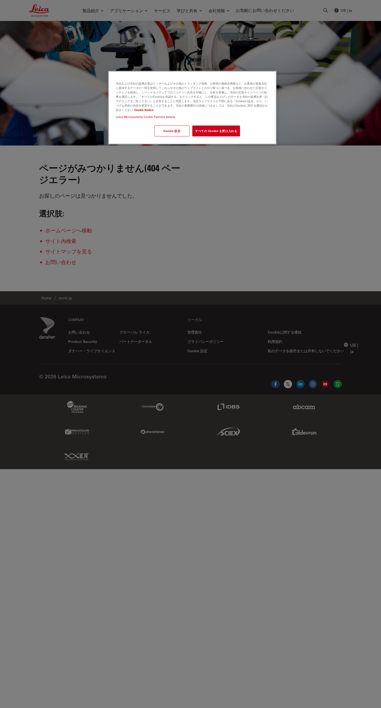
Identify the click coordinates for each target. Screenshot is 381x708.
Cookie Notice (143, 110)
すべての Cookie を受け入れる (216, 131)
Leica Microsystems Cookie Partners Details (145, 117)
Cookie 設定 (171, 131)
